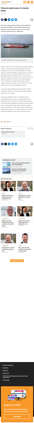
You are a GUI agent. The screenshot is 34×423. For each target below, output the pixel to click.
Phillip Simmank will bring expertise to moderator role (7, 197)
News (3, 193)
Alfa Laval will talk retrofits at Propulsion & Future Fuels (24, 249)
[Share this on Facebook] (2, 19)
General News (6, 121)
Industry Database (8, 365)
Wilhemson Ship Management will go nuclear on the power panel (8, 223)
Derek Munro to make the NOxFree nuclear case (24, 197)
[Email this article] (15, 19)
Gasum (20, 172)
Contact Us (6, 373)
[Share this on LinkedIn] (9, 19)
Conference (5, 218)
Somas (20, 166)
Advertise (5, 368)
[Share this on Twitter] (5, 19)
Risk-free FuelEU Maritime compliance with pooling (19, 169)
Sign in (13, 16)
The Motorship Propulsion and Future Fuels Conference (15, 376)
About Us (5, 370)
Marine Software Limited (8, 132)
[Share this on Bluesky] (12, 19)
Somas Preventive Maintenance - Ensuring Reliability (21, 163)
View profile (4, 133)
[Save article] (31, 19)
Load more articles (17, 260)
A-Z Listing (6, 380)
